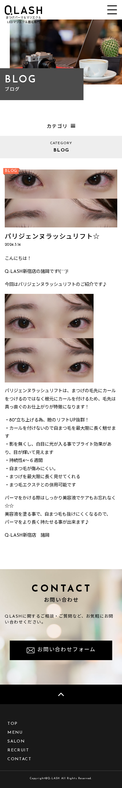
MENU (15, 732)
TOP (12, 724)
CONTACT (19, 759)
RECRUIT (18, 750)
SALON (16, 741)
